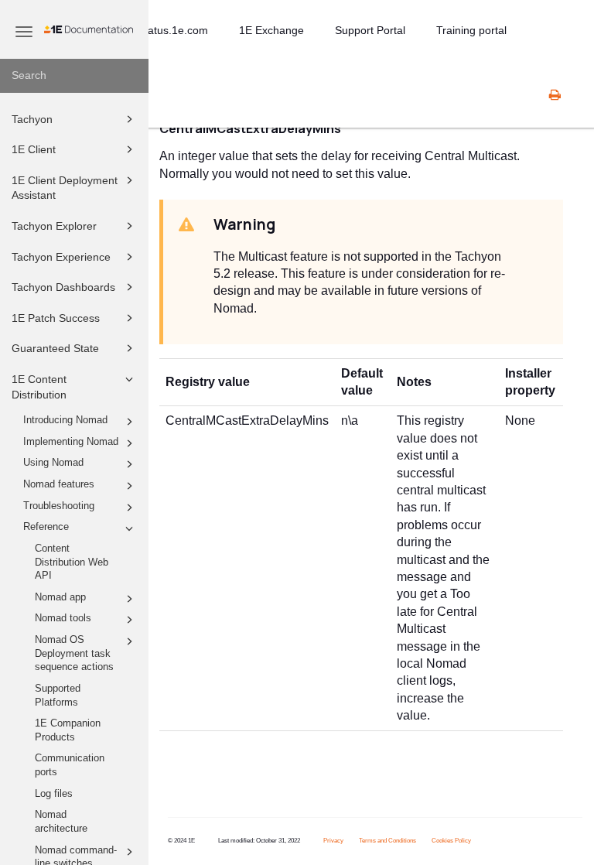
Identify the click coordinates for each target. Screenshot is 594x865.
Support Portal (370, 30)
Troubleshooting (58, 506)
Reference (46, 526)
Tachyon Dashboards (63, 287)
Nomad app (60, 597)
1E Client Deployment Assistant (65, 188)
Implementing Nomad (70, 441)
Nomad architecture (61, 821)
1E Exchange (271, 30)
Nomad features (58, 484)
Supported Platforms (57, 695)
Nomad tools (63, 618)
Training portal (471, 30)
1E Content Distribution (39, 387)
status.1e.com (173, 30)
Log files (54, 793)
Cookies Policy (451, 840)
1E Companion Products (68, 730)
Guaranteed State (55, 348)
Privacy (333, 840)
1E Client (34, 149)
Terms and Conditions (387, 840)
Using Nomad (53, 462)
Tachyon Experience (61, 257)
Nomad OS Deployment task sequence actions (74, 653)
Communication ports (69, 765)
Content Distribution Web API (71, 562)
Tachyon (32, 119)
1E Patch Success (56, 318)
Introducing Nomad (65, 420)
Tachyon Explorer (54, 226)
